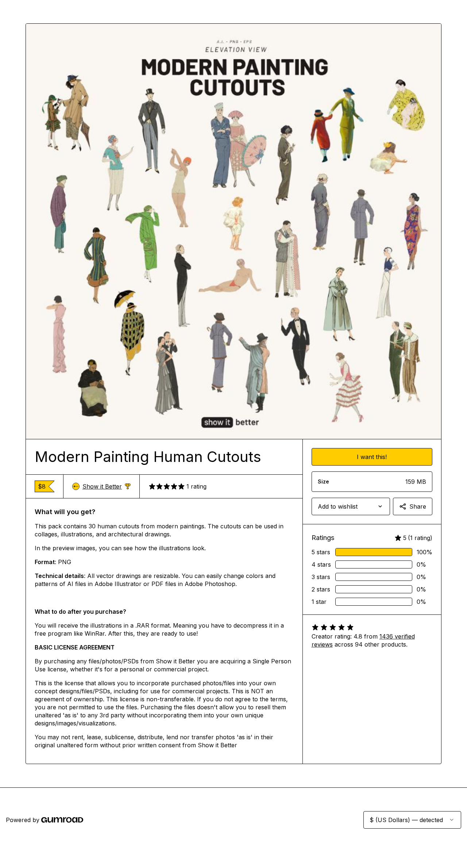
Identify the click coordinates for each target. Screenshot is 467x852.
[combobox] (351, 506)
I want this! (372, 456)
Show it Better (106, 486)
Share (417, 506)
